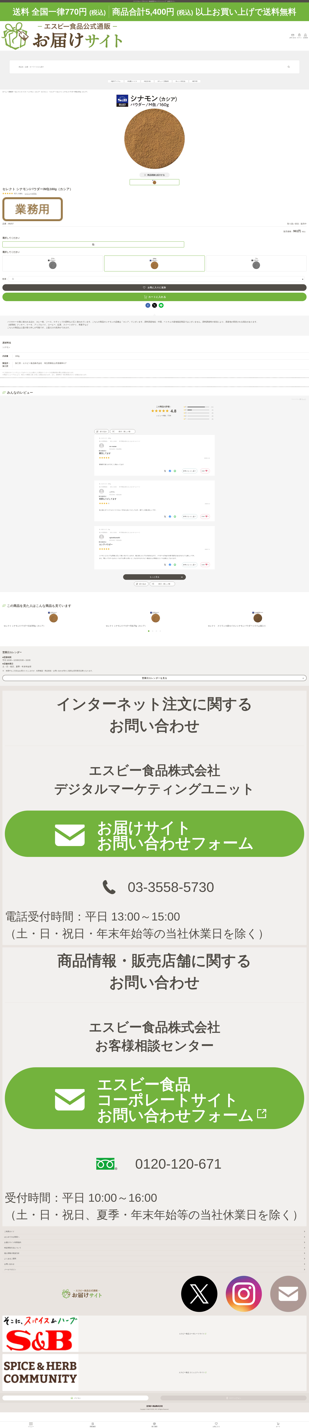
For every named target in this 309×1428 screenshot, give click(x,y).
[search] (289, 67)
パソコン (77, 1398)
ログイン (299, 37)
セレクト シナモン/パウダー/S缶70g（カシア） (126, 626)
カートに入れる (157, 297)
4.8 (173, 411)
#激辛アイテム (115, 81)
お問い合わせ (292, 37)
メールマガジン (10, 1269)
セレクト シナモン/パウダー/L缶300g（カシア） (24, 626)
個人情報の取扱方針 (11, 1253)
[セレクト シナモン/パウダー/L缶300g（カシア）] (53, 617)
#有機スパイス (132, 81)
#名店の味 (147, 81)
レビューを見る (31, 193)
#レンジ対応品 (180, 81)
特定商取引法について (12, 1248)
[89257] (154, 182)
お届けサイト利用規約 (12, 1242)
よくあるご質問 (10, 1259)
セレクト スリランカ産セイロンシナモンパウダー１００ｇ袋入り (237, 626)
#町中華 (194, 81)
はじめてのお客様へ (11, 1237)
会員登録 (305, 37)
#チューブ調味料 (163, 81)
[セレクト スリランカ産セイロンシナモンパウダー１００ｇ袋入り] (258, 617)
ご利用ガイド (9, 1231)
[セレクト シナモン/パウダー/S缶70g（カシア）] (155, 617)
